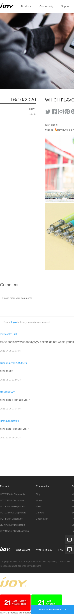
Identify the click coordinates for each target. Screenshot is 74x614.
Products (26, 6)
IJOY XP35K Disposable (12, 500)
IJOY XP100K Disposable (12, 494)
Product (4, 486)
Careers (40, 512)
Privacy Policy (50, 561)
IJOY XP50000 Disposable (13, 512)
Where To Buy (44, 549)
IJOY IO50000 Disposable (12, 506)
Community (46, 6)
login (14, 322)
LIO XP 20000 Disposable (12, 525)
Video (39, 500)
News (38, 506)
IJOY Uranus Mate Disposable (14, 531)
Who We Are (23, 549)
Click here (36, 566)
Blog (38, 494)
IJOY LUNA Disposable (11, 519)
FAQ (61, 549)
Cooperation (42, 519)
